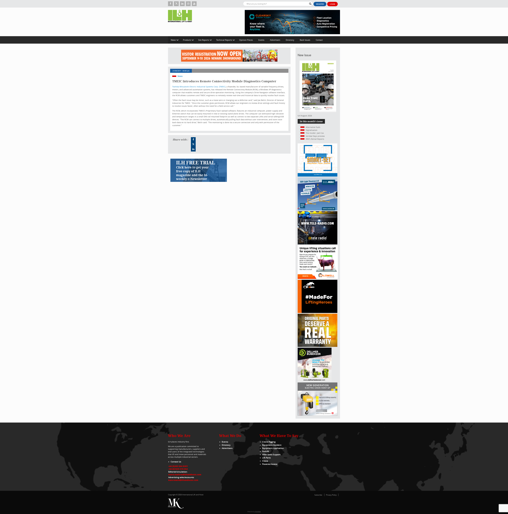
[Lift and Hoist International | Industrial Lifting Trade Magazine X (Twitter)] (176, 3)
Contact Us (176, 461)
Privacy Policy (331, 495)
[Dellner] (315, 381)
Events (261, 40)
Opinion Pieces (246, 40)
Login (332, 4)
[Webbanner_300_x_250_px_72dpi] (317, 243)
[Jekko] (317, 312)
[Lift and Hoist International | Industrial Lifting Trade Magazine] (181, 22)
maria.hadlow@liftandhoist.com (184, 474)
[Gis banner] (317, 415)
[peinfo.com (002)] (317, 176)
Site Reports (203, 40)
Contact (319, 40)
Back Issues (305, 40)
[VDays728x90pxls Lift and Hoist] (229, 56)
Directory (290, 40)
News (173, 40)
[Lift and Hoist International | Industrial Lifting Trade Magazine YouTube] (194, 3)
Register (320, 4)
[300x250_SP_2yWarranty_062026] (317, 346)
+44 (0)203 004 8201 (178, 466)
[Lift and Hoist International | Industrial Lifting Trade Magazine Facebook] (170, 3)
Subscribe (318, 495)
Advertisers (275, 40)
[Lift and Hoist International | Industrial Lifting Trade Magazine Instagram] (188, 3)
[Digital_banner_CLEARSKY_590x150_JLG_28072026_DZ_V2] (292, 22)
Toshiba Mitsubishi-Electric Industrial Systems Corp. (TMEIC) (199, 86)
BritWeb (258, 512)
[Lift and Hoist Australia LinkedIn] (193, 149)
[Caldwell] (318, 278)
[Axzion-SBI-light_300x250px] (317, 209)
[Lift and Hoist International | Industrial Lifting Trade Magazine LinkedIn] (182, 3)
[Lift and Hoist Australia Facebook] (193, 139)
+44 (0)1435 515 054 (178, 468)
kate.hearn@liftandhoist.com (183, 480)
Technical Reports (224, 40)
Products (187, 40)
